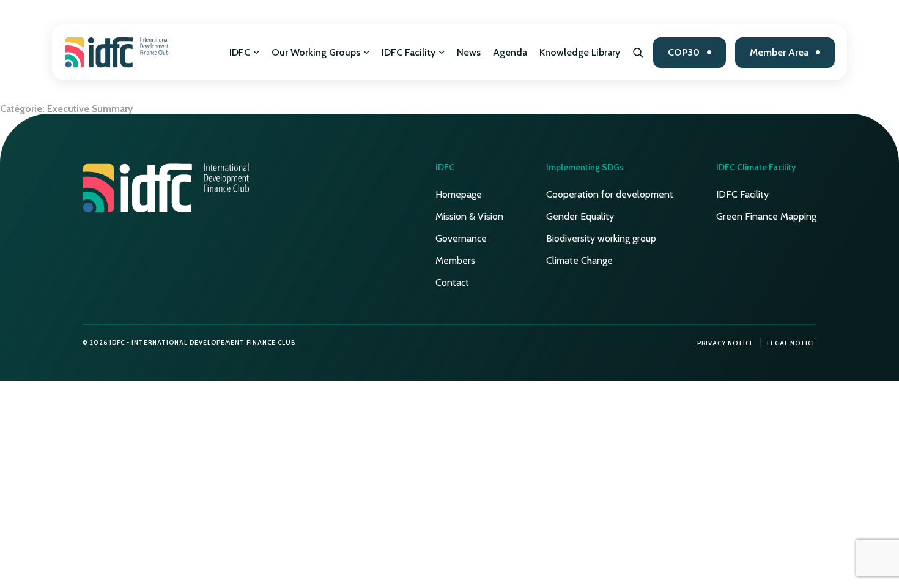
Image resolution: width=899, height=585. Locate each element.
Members (455, 260)
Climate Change (579, 260)
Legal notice (791, 343)
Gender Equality (580, 216)
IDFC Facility (408, 52)
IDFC (239, 52)
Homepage (458, 194)
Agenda (510, 52)
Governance (461, 238)
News (469, 52)
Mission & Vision (469, 216)
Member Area (779, 52)
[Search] (638, 53)
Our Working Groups (316, 52)
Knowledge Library (579, 52)
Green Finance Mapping (766, 216)
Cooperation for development (609, 194)
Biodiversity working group (601, 238)
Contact (452, 282)
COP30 (684, 52)
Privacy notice (725, 343)
